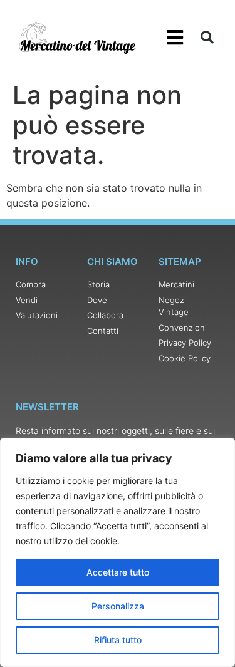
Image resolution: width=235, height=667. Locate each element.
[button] (175, 38)
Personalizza (117, 606)
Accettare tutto (117, 572)
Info (27, 261)
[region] (117, 552)
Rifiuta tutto (118, 639)
